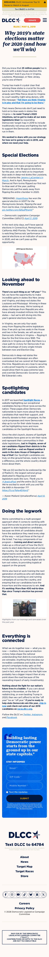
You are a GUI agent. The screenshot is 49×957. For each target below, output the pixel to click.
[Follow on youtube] (18, 894)
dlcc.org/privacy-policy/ (26, 808)
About (24, 857)
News (24, 861)
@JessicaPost (9, 481)
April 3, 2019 (30, 218)
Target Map (24, 866)
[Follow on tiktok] (24, 894)
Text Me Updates (18, 792)
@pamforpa (22, 198)
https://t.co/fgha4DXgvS (15, 490)
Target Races (24, 871)
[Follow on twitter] (43, 894)
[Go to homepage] (24, 834)
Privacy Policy (24, 908)
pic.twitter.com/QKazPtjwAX (17, 210)
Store (24, 876)
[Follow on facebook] (5, 894)
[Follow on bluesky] (30, 894)
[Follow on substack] (37, 894)
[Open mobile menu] (45, 20)
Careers (24, 903)
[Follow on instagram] (12, 894)
